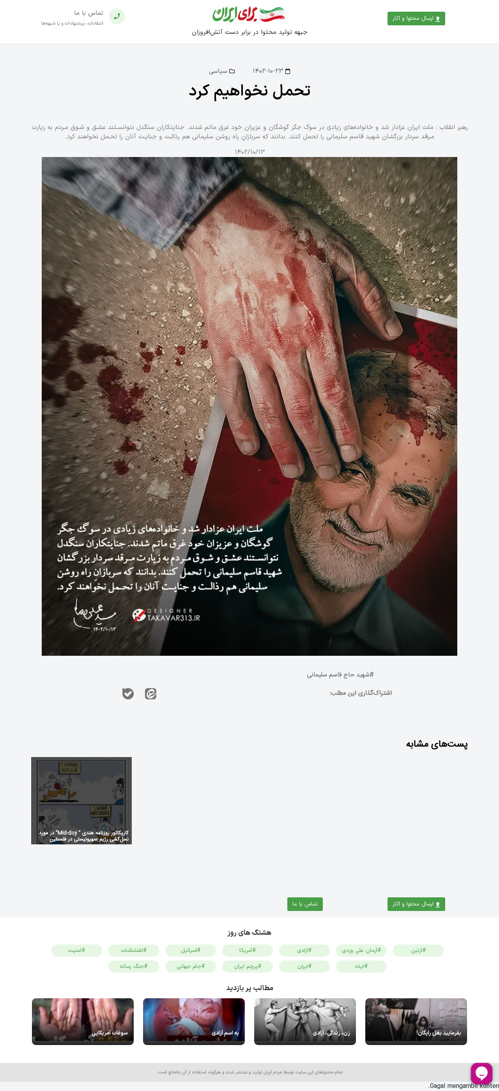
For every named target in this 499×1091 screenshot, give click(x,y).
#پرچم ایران (248, 966)
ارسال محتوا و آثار (414, 18)
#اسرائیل (191, 950)
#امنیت (76, 950)
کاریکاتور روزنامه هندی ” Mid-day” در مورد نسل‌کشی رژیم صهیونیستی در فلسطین (84, 836)
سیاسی (218, 71)
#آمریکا (247, 950)
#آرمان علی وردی (361, 950)
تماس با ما (305, 904)
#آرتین (418, 950)
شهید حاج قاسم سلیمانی (338, 675)
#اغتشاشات (134, 950)
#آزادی (304, 950)
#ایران (304, 966)
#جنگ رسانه (134, 966)
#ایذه (361, 966)
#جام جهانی (191, 966)
